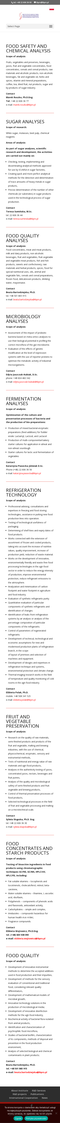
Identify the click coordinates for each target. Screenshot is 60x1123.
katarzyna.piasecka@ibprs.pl (27, 473)
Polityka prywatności (36, 1118)
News (45, 1097)
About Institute (19, 1090)
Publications (37, 1094)
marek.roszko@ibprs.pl (24, 104)
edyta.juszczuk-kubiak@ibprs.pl (28, 381)
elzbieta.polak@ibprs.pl (24, 699)
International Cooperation (23, 1097)
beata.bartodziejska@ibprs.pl (27, 299)
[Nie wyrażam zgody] (56, 1113)
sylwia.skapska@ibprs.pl (25, 826)
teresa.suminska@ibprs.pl (25, 218)
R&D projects (20, 1094)
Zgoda (18, 1118)
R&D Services (39, 1090)
